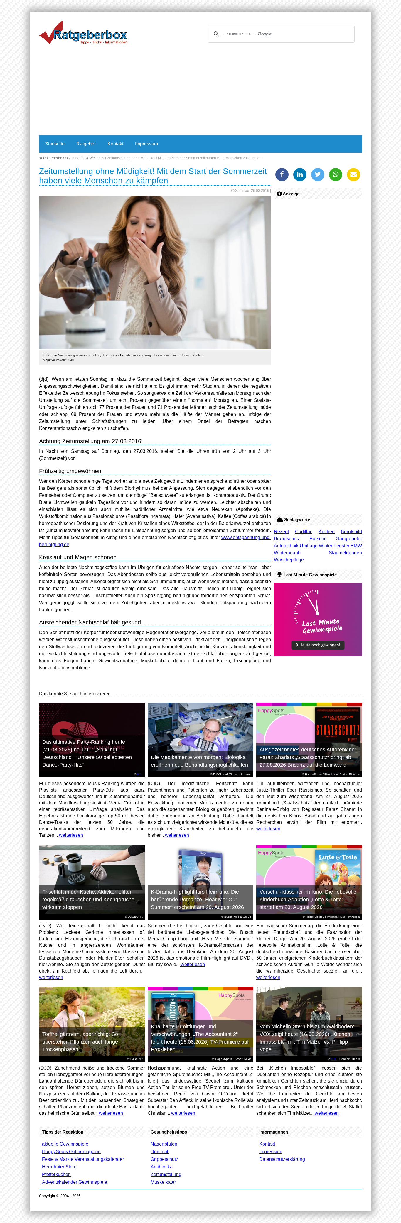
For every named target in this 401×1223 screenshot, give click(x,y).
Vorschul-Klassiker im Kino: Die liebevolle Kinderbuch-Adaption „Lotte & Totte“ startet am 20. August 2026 (308, 899)
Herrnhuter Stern (59, 1166)
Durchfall (160, 1151)
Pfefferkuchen (56, 1174)
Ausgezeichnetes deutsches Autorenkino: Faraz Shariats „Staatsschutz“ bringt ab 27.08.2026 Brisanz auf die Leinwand (308, 757)
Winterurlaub (287, 552)
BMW (356, 545)
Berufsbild (351, 531)
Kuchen (327, 531)
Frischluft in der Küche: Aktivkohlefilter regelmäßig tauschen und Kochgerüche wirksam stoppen (88, 899)
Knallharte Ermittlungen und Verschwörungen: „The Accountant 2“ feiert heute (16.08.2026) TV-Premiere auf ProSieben (200, 1038)
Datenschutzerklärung (282, 1159)
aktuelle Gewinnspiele (65, 1143)
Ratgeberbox (53, 158)
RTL (140, 774)
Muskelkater (163, 1182)
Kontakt (115, 143)
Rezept (281, 531)
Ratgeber (86, 143)
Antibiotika (162, 1166)
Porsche (318, 538)
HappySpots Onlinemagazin (71, 1151)
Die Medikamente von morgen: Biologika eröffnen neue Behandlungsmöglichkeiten (199, 761)
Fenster (341, 545)
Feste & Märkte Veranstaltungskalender (83, 1159)
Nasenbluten (164, 1143)
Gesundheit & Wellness (85, 158)
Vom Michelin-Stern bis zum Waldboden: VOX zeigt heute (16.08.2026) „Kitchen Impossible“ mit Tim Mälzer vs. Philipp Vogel (307, 1038)
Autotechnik (286, 545)
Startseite (55, 143)
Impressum (146, 143)
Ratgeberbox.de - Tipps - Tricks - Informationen (83, 32)
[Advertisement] (200, 91)
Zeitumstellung (166, 1174)
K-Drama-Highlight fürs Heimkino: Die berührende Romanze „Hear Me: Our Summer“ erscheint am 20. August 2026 (197, 899)
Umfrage (309, 545)
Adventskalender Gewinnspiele (74, 1182)
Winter (325, 545)
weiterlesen (70, 835)
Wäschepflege (289, 559)
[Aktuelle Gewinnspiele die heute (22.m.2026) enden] (318, 654)
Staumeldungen (345, 552)
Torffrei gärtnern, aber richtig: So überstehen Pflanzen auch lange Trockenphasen (80, 1041)
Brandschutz (287, 538)
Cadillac (303, 531)
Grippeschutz (164, 1159)
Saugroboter (349, 538)
